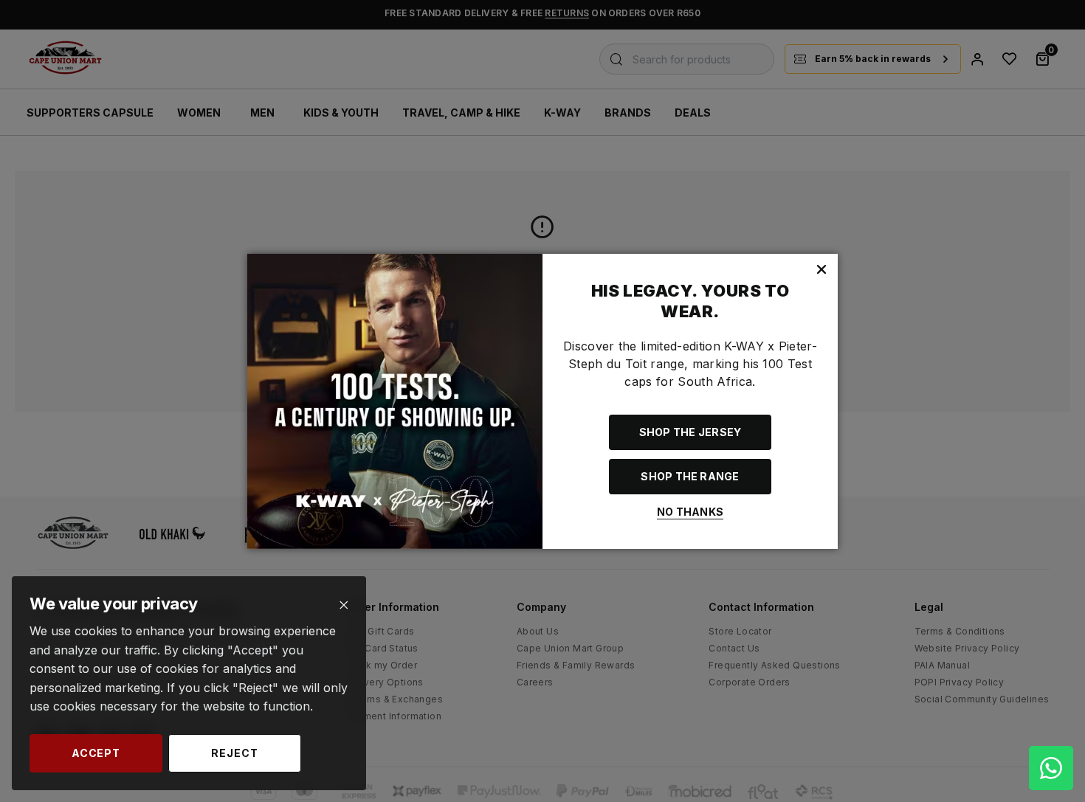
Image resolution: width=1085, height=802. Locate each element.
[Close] (343, 605)
